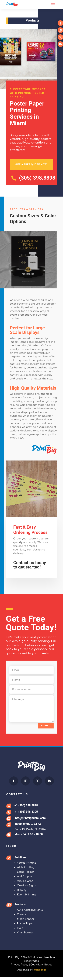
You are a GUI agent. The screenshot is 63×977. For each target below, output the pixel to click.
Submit (46, 725)
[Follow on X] (37, 781)
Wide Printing (25, 867)
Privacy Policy (19, 964)
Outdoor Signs (26, 885)
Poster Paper (25, 923)
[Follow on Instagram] (25, 781)
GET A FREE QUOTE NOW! (31, 164)
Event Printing (26, 894)
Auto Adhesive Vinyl (30, 910)
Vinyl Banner (25, 932)
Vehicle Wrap (25, 881)
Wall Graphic (25, 876)
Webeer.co (40, 970)
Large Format (25, 872)
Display (21, 890)
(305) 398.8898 (37, 178)
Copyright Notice (41, 964)
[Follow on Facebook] (13, 781)
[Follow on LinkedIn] (49, 781)
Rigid (20, 928)
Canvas (21, 914)
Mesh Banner (25, 919)
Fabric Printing (26, 862)
